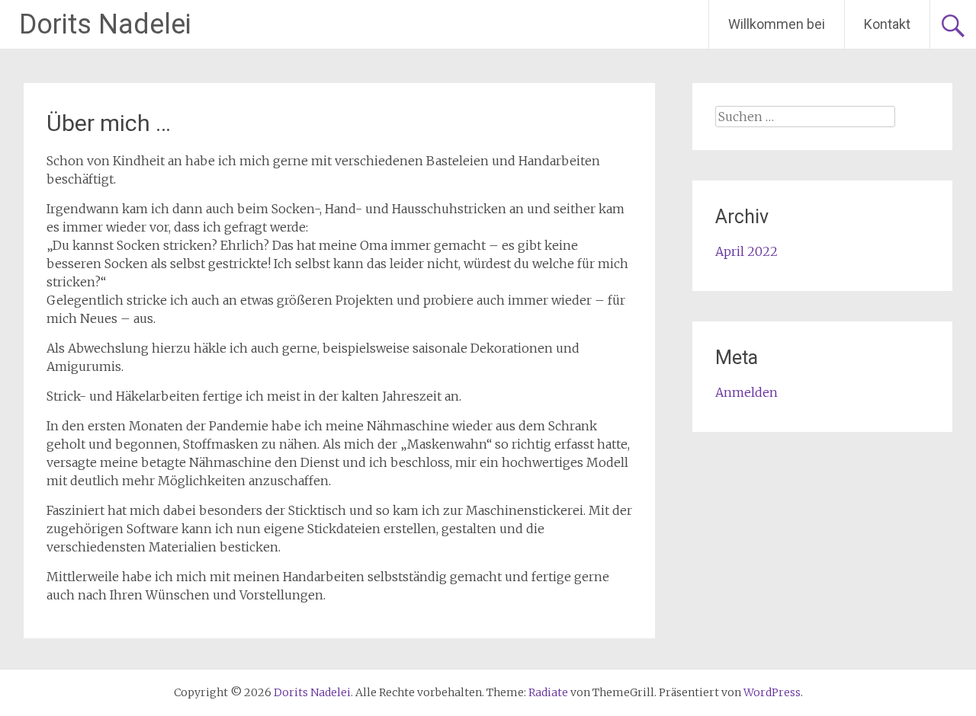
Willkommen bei (776, 24)
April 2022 (746, 251)
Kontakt (887, 24)
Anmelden (746, 392)
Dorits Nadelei (105, 24)
